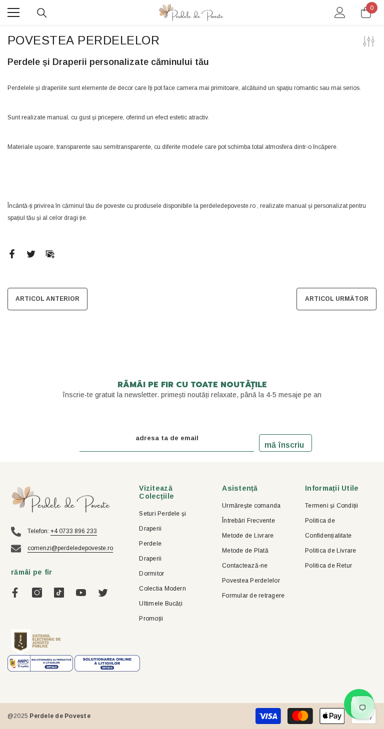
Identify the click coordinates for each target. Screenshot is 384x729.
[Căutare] (42, 13)
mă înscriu (284, 445)
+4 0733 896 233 (73, 531)
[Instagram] (37, 592)
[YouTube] (81, 592)
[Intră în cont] (340, 12)
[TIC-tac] (59, 592)
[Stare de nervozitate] (31, 253)
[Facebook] (12, 253)
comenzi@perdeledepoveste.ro (70, 548)
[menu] (14, 12)
